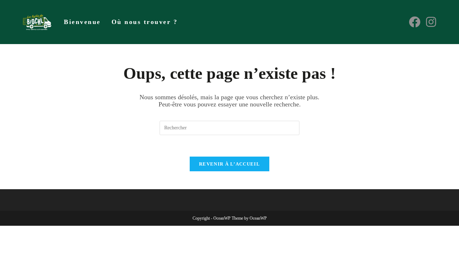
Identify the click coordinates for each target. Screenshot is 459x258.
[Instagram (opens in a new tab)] (431, 22)
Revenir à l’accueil (229, 164)
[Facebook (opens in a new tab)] (414, 22)
